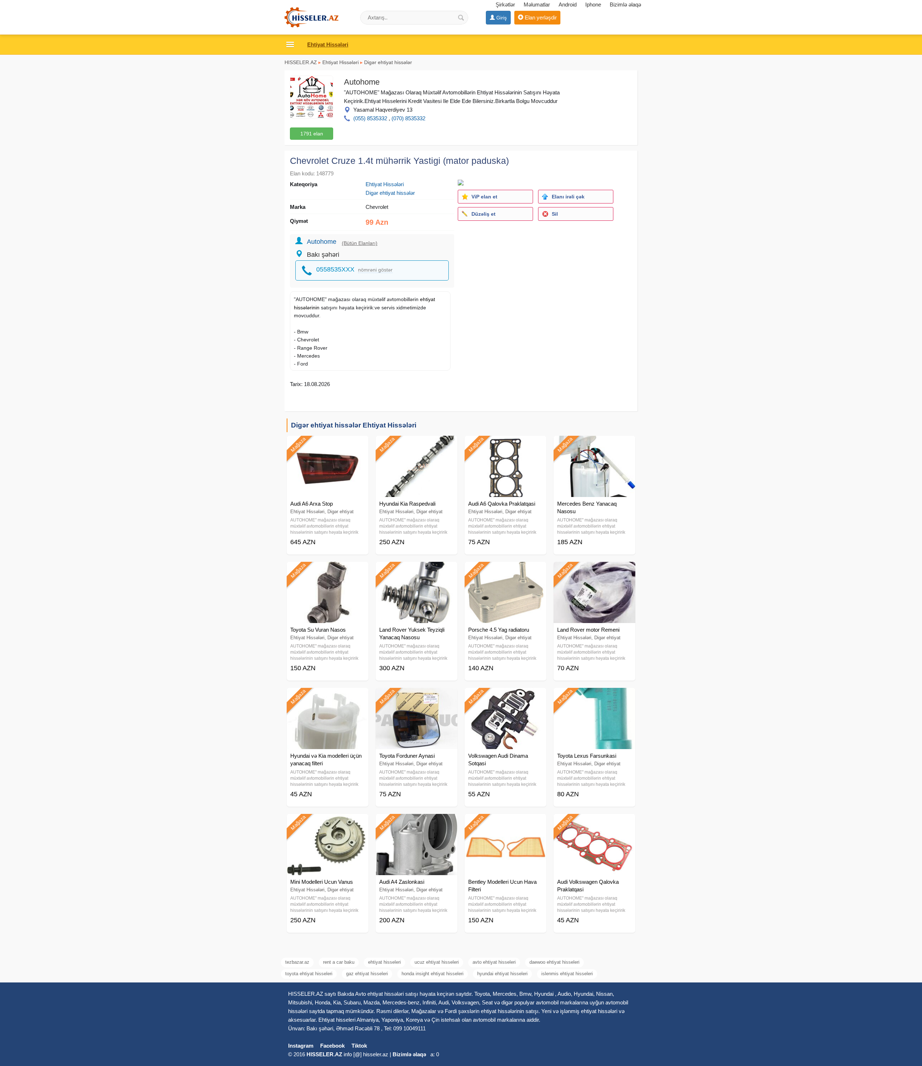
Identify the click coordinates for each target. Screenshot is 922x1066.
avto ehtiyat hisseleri (494, 962)
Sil (555, 214)
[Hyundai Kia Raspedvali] (416, 445)
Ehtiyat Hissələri (340, 62)
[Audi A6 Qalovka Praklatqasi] (505, 445)
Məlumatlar (537, 4)
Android (568, 4)
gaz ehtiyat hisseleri (367, 973)
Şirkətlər (505, 4)
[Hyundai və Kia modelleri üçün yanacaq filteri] (327, 697)
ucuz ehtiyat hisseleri (437, 962)
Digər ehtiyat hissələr (388, 62)
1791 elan (311, 133)
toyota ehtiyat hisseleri (308, 973)
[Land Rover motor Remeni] (594, 571)
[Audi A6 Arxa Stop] (327, 445)
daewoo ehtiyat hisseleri (554, 962)
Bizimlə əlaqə (625, 4)
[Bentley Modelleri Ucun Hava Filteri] (505, 823)
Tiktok (359, 1046)
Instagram (300, 1046)
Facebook (332, 1046)
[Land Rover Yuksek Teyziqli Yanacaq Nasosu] (416, 571)
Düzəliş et (483, 214)
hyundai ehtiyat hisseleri (502, 973)
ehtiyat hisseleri (384, 962)
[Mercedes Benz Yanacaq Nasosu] (594, 445)
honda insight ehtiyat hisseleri (433, 973)
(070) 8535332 (408, 118)
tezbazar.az (297, 962)
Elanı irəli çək (568, 197)
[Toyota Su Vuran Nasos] (327, 571)
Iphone (593, 4)
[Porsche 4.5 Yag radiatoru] (505, 571)
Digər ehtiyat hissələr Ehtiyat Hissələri (353, 425)
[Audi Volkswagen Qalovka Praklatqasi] (594, 823)
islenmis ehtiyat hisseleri (567, 973)
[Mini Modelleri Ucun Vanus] (327, 823)
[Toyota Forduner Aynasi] (416, 697)
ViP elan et (484, 197)
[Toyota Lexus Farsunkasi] (594, 697)
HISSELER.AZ (301, 62)
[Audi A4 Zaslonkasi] (416, 823)
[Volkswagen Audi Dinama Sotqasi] (505, 697)
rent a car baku (338, 962)
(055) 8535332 (370, 118)
